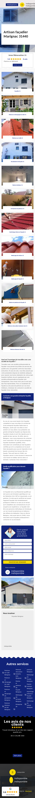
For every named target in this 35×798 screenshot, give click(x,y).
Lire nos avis (10, 794)
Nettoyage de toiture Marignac (30, 704)
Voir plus (17, 756)
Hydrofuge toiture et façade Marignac (30, 695)
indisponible (20, 778)
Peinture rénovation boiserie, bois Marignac (19, 674)
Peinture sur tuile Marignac (7, 672)
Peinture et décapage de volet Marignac (7, 682)
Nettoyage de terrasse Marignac (19, 698)
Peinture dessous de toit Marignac (7, 706)
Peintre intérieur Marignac (30, 686)
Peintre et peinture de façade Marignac (19, 686)
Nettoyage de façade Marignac (30, 678)
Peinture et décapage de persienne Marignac (7, 695)
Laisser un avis (17, 65)
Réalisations (12, 5)
